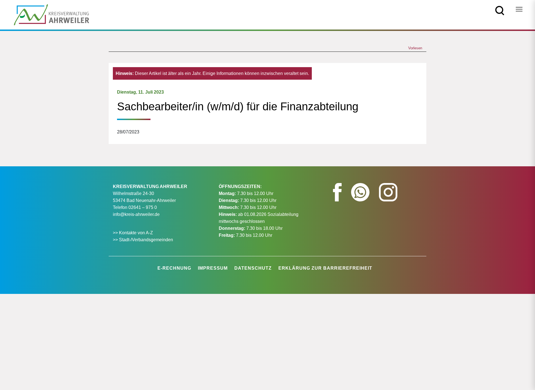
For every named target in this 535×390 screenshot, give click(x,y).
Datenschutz (253, 268)
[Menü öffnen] (519, 9)
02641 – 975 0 (142, 207)
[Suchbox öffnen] (500, 10)
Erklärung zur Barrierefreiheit (325, 268)
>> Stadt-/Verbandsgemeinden (143, 239)
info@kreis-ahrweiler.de (136, 214)
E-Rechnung (174, 268)
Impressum (213, 268)
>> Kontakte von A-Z (133, 232)
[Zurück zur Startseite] (51, 14)
